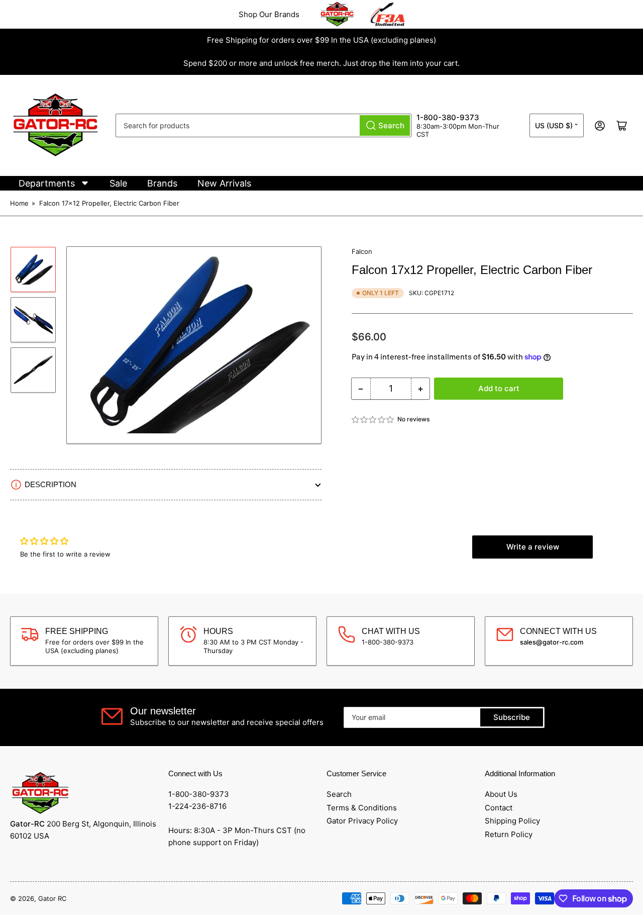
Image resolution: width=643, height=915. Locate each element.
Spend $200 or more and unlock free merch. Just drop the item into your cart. (321, 63)
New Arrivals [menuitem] (224, 183)
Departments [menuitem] (47, 183)
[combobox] (263, 125)
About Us (501, 794)
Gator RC (52, 898)
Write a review (532, 547)
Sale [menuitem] (118, 183)
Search (339, 794)
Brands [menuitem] (162, 183)
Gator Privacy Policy (362, 821)
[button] (373, 419)
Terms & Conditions (362, 807)
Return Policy (508, 834)
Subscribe (511, 717)
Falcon (362, 251)
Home (19, 203)
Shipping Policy (512, 821)
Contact (498, 807)
